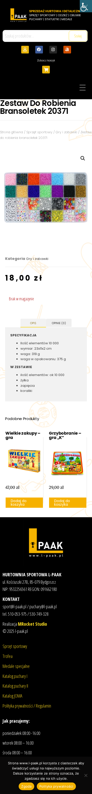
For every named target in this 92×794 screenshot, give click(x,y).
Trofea (8, 656)
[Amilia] (67, 49)
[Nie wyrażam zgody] (85, 775)
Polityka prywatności (56, 786)
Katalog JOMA (12, 696)
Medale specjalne (16, 666)
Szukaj (78, 36)
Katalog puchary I (15, 676)
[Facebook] (39, 49)
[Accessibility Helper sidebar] (86, 6)
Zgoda (26, 786)
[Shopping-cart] (46, 69)
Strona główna (11, 132)
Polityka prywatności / (19, 706)
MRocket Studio (32, 624)
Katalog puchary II (15, 686)
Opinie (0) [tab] (59, 323)
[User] (25, 49)
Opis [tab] (33, 323)
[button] (82, 158)
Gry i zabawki (66, 132)
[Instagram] (53, 49)
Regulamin (43, 706)
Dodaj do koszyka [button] (19, 502)
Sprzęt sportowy (39, 132)
